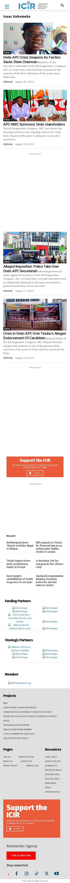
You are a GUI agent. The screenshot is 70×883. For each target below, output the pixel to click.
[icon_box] (35, 465)
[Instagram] (26, 874)
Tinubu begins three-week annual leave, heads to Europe (19, 563)
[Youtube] (56, 874)
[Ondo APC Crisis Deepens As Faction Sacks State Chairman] (35, 38)
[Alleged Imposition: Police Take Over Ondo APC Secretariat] (35, 247)
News (7, 52)
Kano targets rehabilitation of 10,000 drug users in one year (20, 579)
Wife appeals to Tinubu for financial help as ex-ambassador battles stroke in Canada (49, 547)
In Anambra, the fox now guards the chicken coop (49, 563)
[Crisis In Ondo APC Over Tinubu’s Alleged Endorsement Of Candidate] (35, 314)
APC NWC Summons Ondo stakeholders (34, 124)
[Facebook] (17, 874)
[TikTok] (36, 874)
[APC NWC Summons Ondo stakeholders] (35, 105)
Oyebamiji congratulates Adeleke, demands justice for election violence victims (49, 580)
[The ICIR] (33, 5)
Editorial (7, 81)
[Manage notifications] (8, 874)
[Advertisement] (35, 190)
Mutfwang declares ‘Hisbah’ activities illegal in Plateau (20, 545)
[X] (46, 874)
